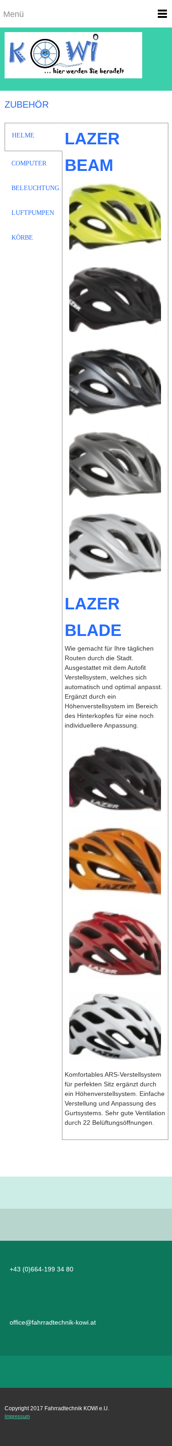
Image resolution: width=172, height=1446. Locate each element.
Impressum (17, 1416)
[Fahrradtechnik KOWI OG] (86, 59)
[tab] (33, 137)
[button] (115, 219)
